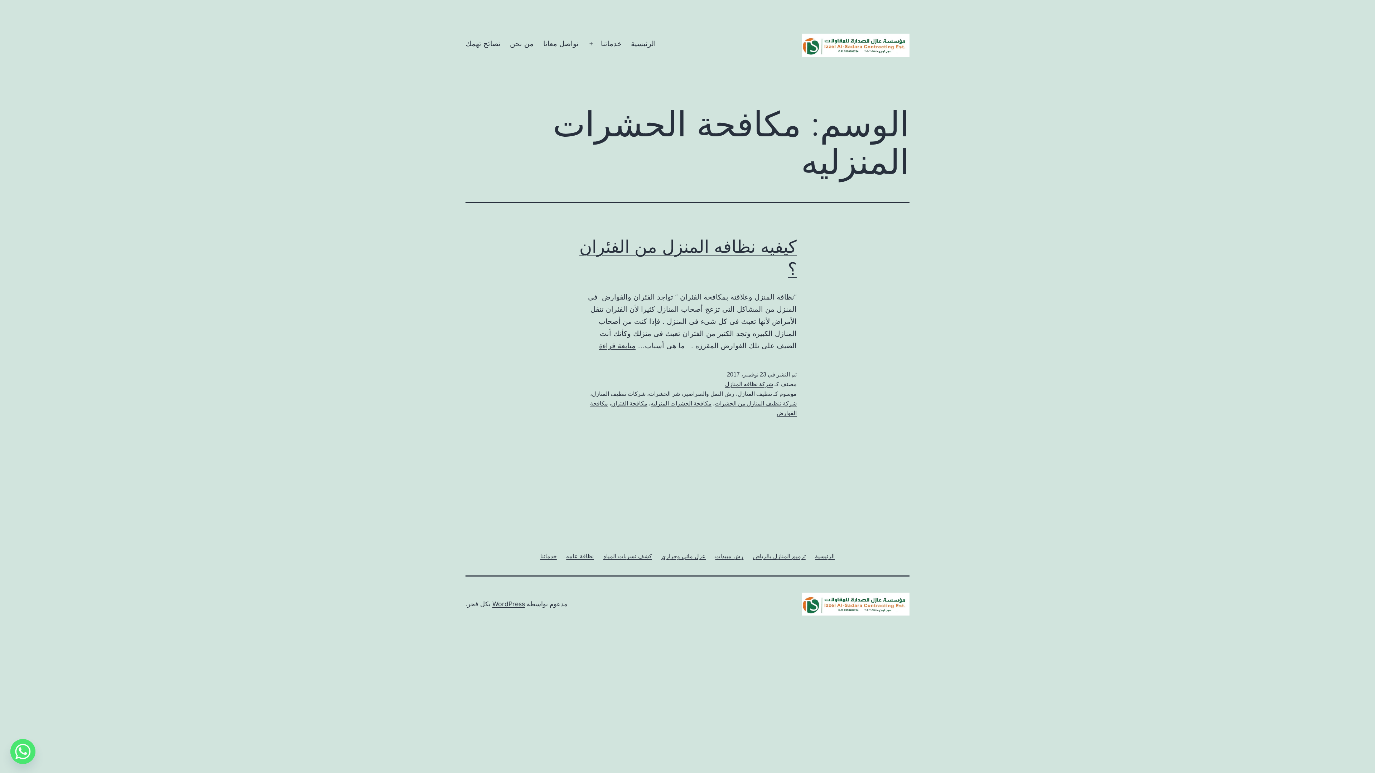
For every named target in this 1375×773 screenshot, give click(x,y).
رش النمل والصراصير (708, 394)
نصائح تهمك (483, 43)
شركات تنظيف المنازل (619, 394)
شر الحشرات (664, 394)
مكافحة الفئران (629, 403)
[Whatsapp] (22, 751)
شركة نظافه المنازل (749, 384)
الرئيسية (643, 43)
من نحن (522, 43)
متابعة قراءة (617, 346)
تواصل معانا (561, 43)
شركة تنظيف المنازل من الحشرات (756, 403)
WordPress (508, 604)
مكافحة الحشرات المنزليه (681, 403)
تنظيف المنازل (755, 394)
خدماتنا (611, 43)
